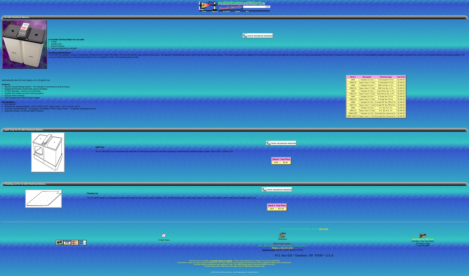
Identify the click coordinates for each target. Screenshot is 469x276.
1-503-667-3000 (286, 248)
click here (323, 229)
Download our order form (423, 239)
